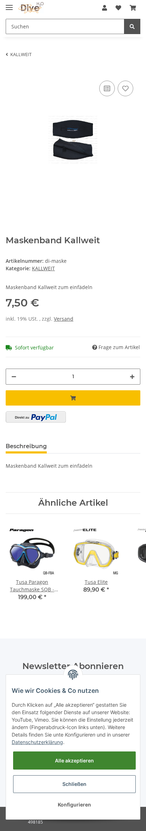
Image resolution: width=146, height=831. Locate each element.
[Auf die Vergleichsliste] (107, 88)
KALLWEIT (43, 268)
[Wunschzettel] (118, 8)
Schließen (74, 784)
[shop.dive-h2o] (31, 8)
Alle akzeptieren (74, 760)
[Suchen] (132, 26)
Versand (63, 318)
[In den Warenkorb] (73, 398)
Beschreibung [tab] (26, 446)
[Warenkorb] (132, 8)
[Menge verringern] (14, 376)
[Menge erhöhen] (132, 376)
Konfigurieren (74, 805)
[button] (104, 8)
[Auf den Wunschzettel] (125, 88)
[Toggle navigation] (9, 4)
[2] (36, 417)
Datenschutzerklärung (37, 742)
